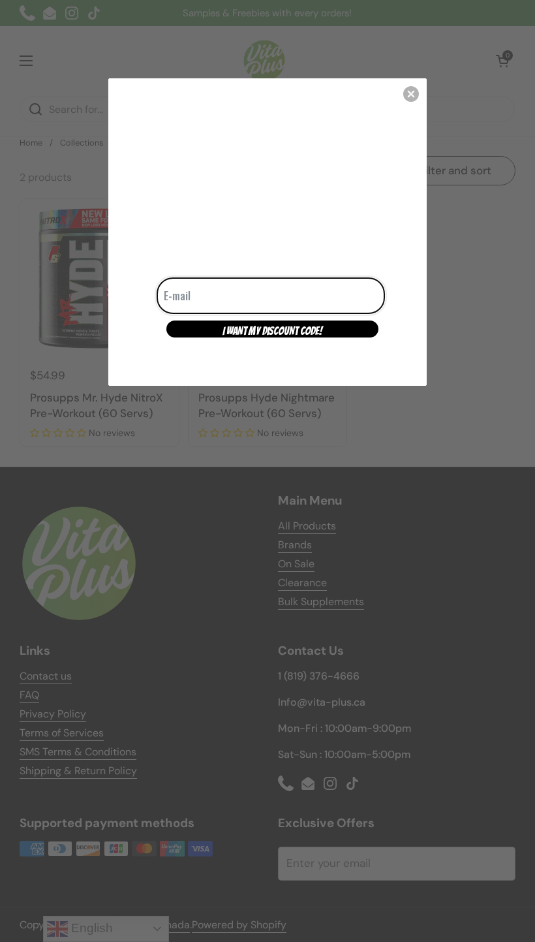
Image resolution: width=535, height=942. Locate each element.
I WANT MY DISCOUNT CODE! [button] (272, 331)
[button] (411, 94)
